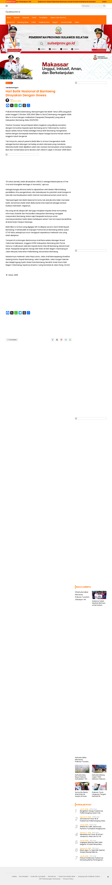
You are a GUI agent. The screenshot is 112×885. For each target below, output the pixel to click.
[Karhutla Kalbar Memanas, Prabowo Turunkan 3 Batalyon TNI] (82, 673)
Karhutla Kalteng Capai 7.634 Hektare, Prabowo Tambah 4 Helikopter (98, 777)
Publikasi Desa (44, 22)
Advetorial (11, 22)
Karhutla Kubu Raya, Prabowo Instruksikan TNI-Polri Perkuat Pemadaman (81, 777)
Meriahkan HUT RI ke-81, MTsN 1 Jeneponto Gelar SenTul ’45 (91, 835)
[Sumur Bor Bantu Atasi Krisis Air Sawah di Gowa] (82, 786)
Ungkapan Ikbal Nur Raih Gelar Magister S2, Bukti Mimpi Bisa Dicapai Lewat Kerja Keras (91, 843)
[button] (104, 5)
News (9, 17)
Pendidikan (43, 17)
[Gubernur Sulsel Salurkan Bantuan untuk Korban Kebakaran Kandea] (99, 595)
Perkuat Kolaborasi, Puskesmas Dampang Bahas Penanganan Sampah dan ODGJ (91, 859)
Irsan (11, 99)
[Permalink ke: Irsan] (7, 100)
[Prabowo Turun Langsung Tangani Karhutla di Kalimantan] (99, 786)
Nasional (26, 17)
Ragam (55, 22)
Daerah (16, 17)
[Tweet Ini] (57, 339)
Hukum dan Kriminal (58, 17)
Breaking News (23, 22)
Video (77, 22)
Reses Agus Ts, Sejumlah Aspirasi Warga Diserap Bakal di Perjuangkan (92, 851)
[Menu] (7, 6)
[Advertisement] (39, 294)
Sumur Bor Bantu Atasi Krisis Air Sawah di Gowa (81, 794)
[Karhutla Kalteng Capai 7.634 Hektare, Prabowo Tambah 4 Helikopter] (99, 769)
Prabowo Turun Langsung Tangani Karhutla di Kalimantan (99, 794)
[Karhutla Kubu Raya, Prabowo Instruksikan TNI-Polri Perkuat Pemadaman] (82, 769)
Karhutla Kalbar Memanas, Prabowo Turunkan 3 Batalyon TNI (82, 760)
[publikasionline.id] (13, 12)
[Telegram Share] (65, 339)
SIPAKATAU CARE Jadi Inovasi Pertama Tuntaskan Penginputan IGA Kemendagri (92, 828)
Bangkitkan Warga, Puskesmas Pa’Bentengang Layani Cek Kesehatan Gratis (91, 812)
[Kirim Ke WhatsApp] (70, 339)
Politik (34, 17)
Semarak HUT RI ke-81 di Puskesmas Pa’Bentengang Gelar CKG (92, 820)
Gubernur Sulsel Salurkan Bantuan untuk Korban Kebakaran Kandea (51, 2)
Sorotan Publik (66, 22)
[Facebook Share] (52, 339)
